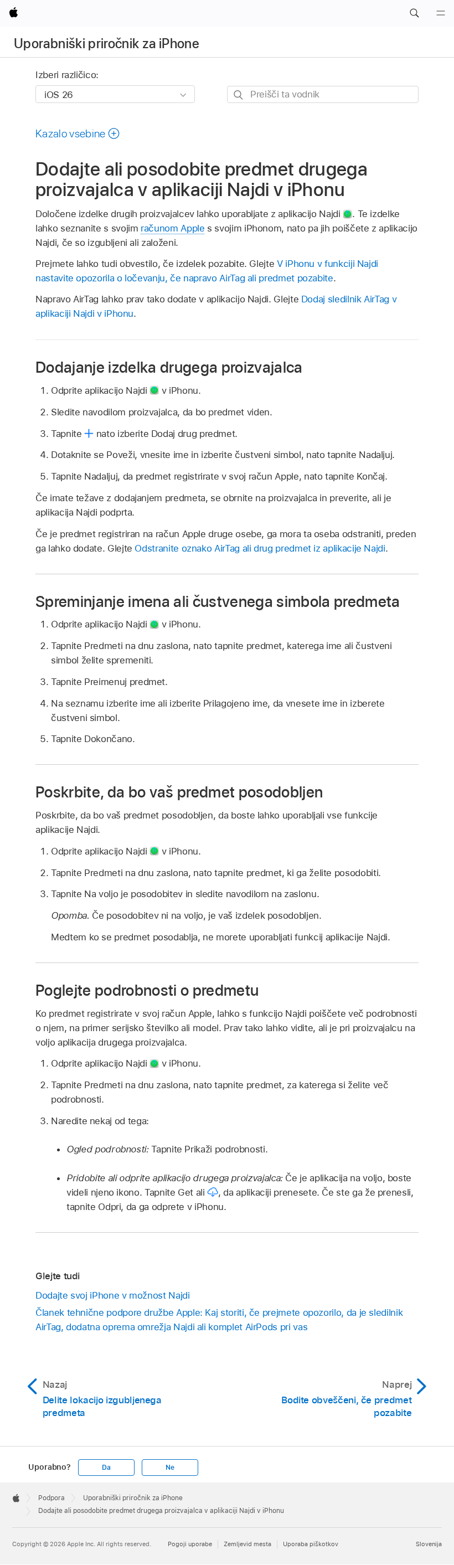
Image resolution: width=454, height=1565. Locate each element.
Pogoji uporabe (190, 1544)
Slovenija (429, 1544)
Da (106, 1467)
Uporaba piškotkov (310, 1544)
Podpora (51, 1498)
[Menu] (440, 13)
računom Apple (172, 228)
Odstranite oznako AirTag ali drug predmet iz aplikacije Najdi (260, 548)
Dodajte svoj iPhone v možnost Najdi (112, 1295)
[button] (414, 13)
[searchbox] (323, 94)
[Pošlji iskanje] (239, 95)
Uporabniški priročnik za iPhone (106, 43)
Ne (170, 1467)
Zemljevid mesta (247, 1544)
